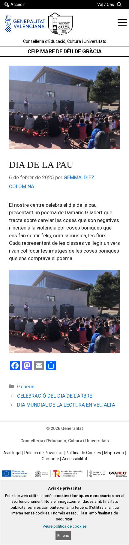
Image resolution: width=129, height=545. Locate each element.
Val (100, 4)
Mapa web (114, 452)
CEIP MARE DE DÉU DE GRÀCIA (65, 51)
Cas (110, 4)
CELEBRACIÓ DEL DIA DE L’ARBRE (54, 396)
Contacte (50, 458)
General (25, 386)
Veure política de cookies (65, 526)
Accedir (17, 4)
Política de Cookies (83, 452)
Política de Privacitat (43, 452)
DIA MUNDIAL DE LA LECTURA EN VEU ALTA (66, 405)
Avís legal (12, 452)
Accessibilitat (74, 458)
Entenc (63, 535)
